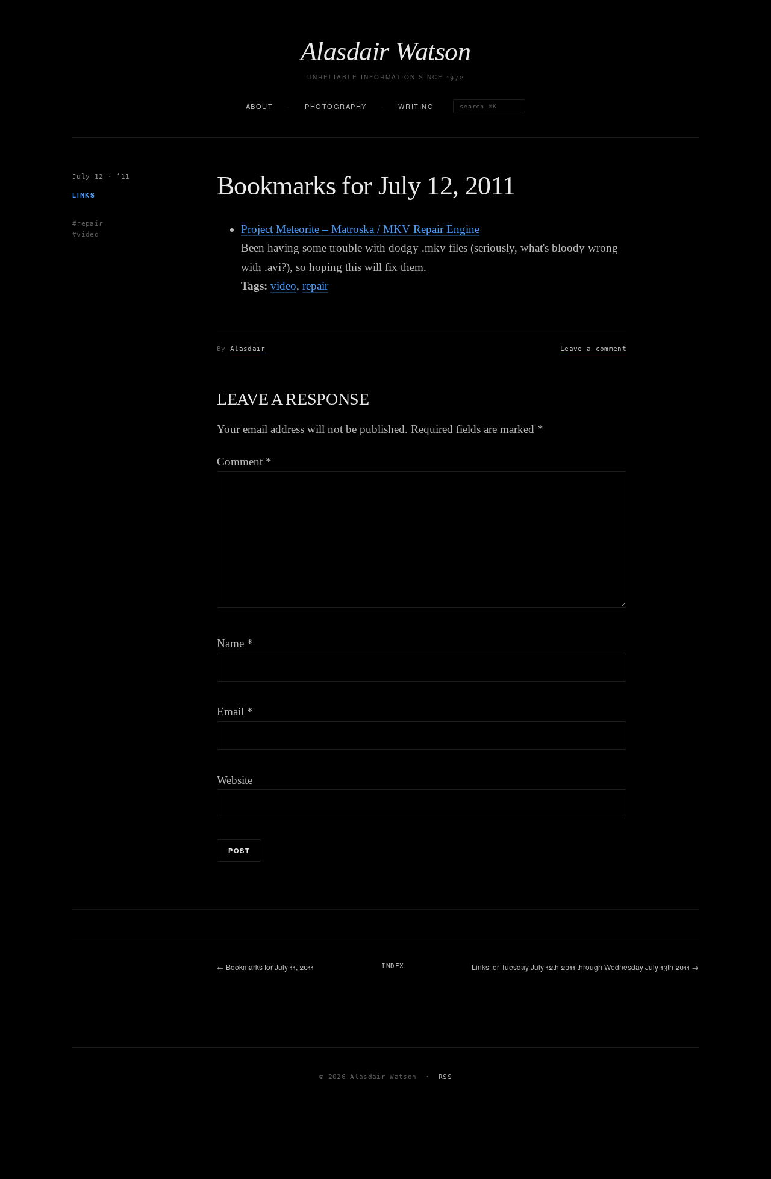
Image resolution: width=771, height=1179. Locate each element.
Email (235, 711)
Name (235, 643)
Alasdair (248, 349)
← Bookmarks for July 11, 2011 (265, 967)
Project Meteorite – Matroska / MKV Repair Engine (360, 229)
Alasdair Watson (385, 52)
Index (392, 966)
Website (234, 780)
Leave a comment (593, 349)
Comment (244, 461)
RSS (445, 1077)
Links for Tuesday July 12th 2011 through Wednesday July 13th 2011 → (585, 967)
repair (315, 285)
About (259, 106)
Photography (336, 106)
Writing (416, 106)
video (283, 285)
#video (85, 234)
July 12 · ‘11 (101, 177)
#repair (87, 223)
